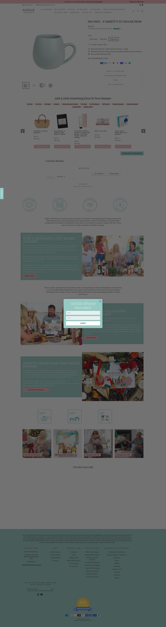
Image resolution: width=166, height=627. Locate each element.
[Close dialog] (100, 301)
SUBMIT (83, 323)
